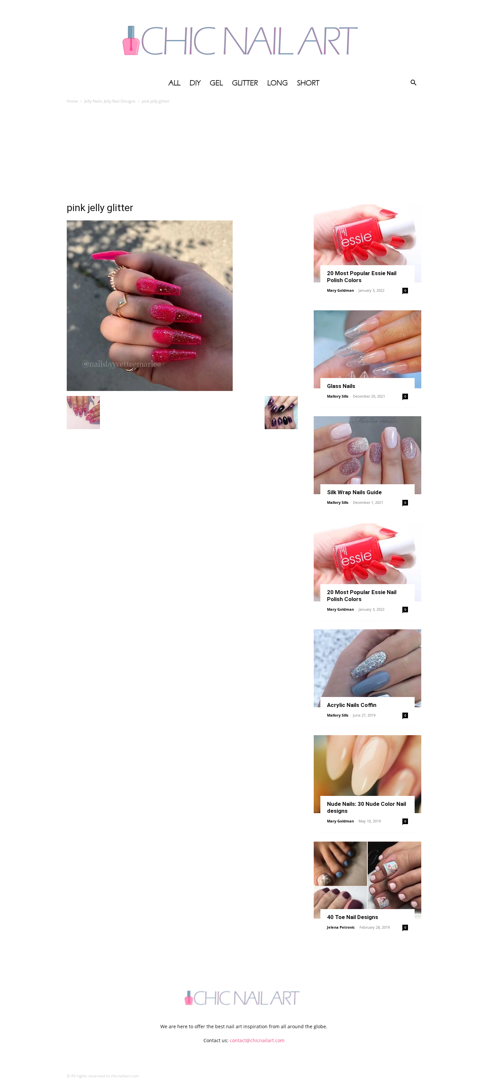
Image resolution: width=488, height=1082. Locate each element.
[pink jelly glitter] (150, 389)
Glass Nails (341, 386)
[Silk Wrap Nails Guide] (367, 455)
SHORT (308, 83)
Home (72, 101)
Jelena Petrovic (341, 927)
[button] (413, 83)
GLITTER (245, 83)
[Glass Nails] (367, 349)
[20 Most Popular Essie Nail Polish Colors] (367, 243)
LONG (277, 83)
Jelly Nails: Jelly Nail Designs (109, 101)
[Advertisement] (244, 154)
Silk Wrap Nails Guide (354, 492)
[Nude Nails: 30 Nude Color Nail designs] (367, 774)
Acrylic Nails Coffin (351, 705)
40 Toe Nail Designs (352, 917)
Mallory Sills (337, 396)
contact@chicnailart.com (257, 1040)
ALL (174, 83)
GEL (216, 83)
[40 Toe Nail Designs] (367, 880)
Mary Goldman (340, 290)
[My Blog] (244, 37)
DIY (195, 83)
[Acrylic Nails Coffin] (367, 668)
